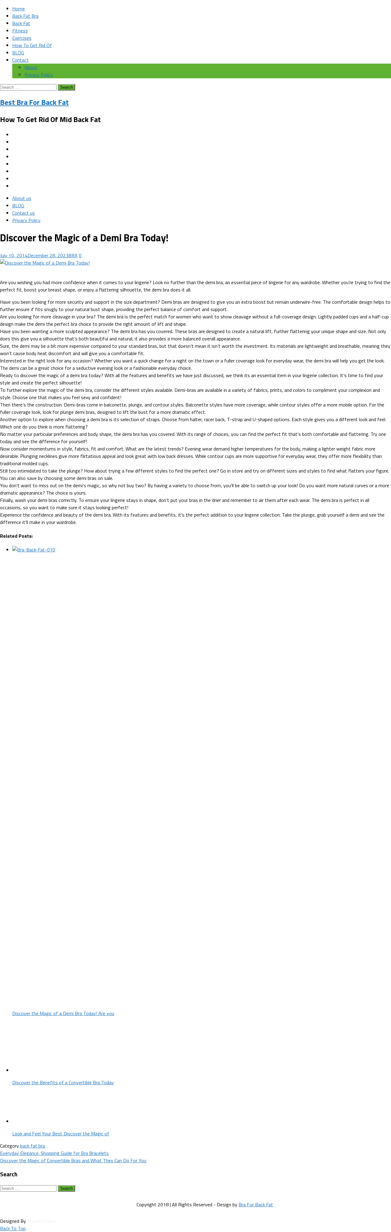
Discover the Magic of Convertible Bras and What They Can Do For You (73, 1160)
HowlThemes (41, 1221)
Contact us (23, 213)
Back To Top (13, 1228)
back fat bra (32, 1145)
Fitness (20, 30)
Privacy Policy (38, 74)
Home (18, 8)
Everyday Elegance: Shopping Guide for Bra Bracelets (54, 1153)
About (30, 67)
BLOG (18, 52)
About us (21, 198)
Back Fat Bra (25, 16)
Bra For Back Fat (256, 1204)
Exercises (21, 38)
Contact (20, 60)
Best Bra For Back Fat (34, 102)
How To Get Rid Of (32, 45)
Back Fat (21, 23)
